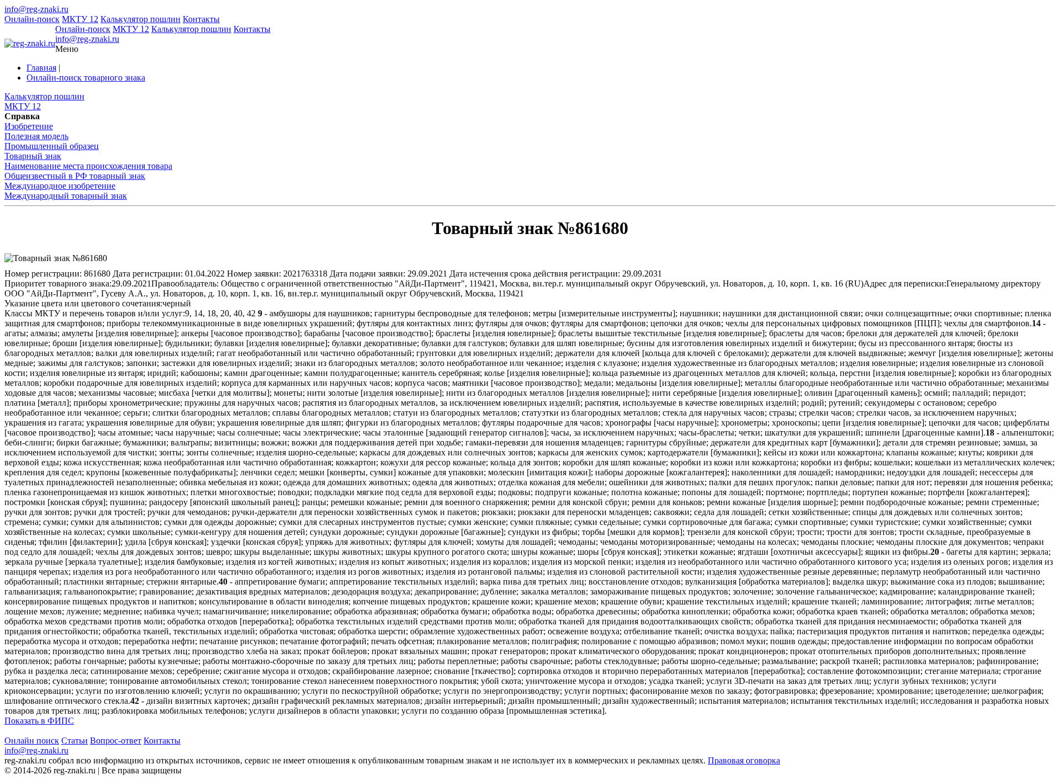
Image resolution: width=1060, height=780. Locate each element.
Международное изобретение (59, 185)
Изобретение (28, 126)
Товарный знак (32, 156)
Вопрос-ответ (115, 740)
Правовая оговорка (744, 760)
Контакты (201, 19)
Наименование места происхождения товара (88, 166)
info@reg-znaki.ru (36, 9)
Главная (41, 67)
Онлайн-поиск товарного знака (85, 77)
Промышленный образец (51, 146)
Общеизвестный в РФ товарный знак (74, 176)
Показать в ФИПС (39, 720)
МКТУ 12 (80, 19)
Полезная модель (36, 136)
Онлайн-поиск (32, 19)
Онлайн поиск (31, 740)
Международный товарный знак (65, 195)
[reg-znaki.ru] (29, 44)
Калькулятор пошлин (140, 19)
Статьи (74, 740)
